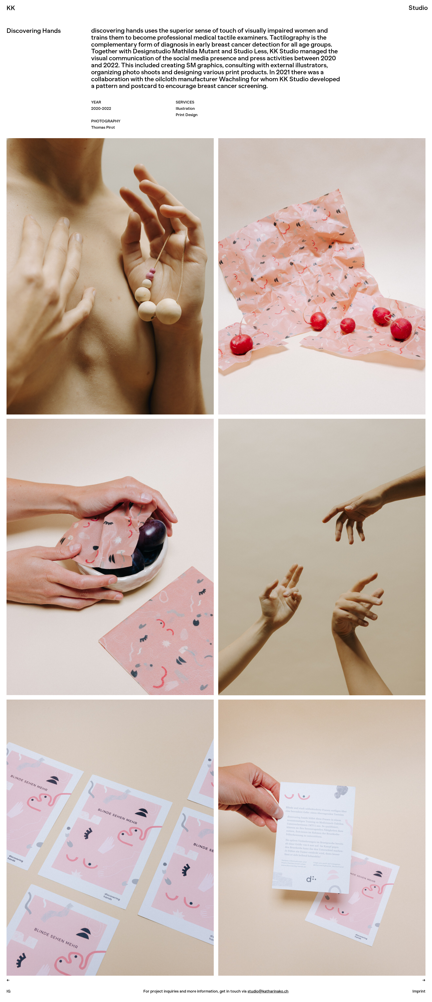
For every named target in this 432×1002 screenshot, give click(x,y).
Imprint (418, 991)
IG (9, 991)
